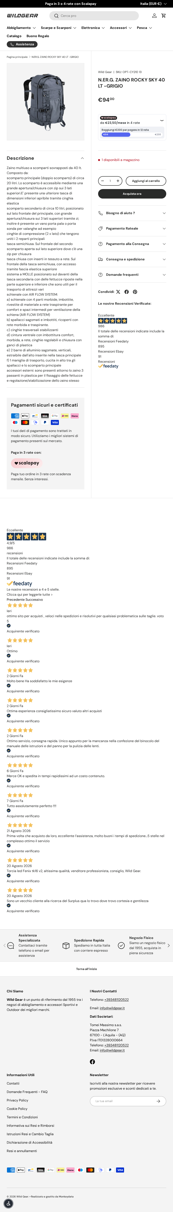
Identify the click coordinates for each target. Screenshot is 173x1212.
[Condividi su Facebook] (126, 292)
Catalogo (14, 36)
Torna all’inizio (86, 969)
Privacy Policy (17, 1100)
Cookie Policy (17, 1108)
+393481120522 (116, 999)
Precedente (16, 599)
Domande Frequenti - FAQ (27, 1092)
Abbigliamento (19, 28)
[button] (163, 15)
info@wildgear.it (112, 1008)
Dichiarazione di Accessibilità (29, 1142)
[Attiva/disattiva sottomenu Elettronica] (103, 27)
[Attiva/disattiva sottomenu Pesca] (150, 27)
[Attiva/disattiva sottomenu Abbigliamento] (34, 27)
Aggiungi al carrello (146, 181)
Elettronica (90, 28)
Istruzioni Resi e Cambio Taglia (30, 1134)
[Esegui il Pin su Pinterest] (135, 292)
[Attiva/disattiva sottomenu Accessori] (130, 27)
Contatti (13, 1083)
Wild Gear (105, 72)
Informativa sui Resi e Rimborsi (30, 1125)
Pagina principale (17, 57)
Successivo (34, 599)
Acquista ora (132, 194)
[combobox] (94, 15)
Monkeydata (66, 1196)
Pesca (142, 28)
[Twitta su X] (118, 292)
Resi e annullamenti (22, 1151)
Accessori (118, 28)
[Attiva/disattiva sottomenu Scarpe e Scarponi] (74, 27)
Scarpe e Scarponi (56, 28)
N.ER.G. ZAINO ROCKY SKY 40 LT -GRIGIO (55, 57)
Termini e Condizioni (22, 1117)
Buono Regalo (38, 36)
